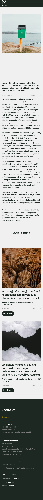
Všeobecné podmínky (10, 478)
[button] (39, 3)
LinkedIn (5, 417)
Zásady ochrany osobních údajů (8, 484)
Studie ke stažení (21, 233)
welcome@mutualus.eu (11, 441)
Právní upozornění (9, 474)
